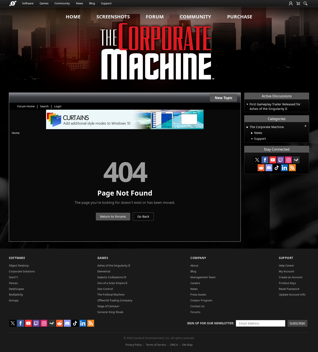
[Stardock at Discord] (269, 168)
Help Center (286, 265)
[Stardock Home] (12, 3)
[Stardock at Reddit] (261, 168)
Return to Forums (113, 216)
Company (198, 258)
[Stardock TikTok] (277, 168)
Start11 (13, 277)
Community (62, 3)
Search (44, 106)
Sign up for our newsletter (210, 323)
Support (106, 3)
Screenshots (113, 16)
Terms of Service (156, 345)
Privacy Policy (133, 345)
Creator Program (201, 300)
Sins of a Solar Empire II (112, 283)
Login (57, 106)
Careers (195, 283)
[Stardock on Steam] (296, 160)
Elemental (103, 271)
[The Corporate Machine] (159, 50)
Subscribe (297, 323)
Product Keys (287, 283)
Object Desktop (19, 265)
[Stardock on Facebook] (265, 160)
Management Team (202, 277)
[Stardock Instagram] (288, 160)
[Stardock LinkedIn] (284, 168)
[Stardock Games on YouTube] (273, 160)
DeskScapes (16, 289)
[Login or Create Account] (290, 3)
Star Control (105, 289)
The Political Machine (110, 294)
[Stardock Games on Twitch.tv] (280, 160)
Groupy (14, 300)
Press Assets (198, 294)
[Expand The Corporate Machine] (247, 127)
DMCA (174, 345)
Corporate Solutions (22, 271)
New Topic (223, 97)
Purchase (239, 16)
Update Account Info (292, 294)
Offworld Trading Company (114, 300)
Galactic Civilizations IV (111, 277)
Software (28, 3)
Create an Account (290, 277)
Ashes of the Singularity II (113, 265)
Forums (195, 312)
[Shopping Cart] (298, 3)
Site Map (187, 345)
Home (73, 16)
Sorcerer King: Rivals (110, 312)
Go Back (143, 216)
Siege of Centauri (108, 306)
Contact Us (197, 306)
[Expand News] (252, 133)
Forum (155, 16)
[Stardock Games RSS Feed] (292, 168)
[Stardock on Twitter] (257, 160)
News (79, 3)
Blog (92, 3)
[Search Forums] (305, 3)
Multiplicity (16, 294)
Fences (13, 283)
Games (44, 3)
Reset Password (289, 289)
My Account (286, 271)
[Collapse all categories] (305, 126)
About (194, 265)
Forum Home (26, 106)
